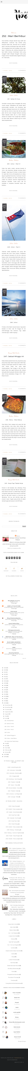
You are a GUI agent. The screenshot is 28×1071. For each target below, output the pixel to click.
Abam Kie (17, 997)
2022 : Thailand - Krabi (13, 791)
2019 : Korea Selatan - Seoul (13, 788)
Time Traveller (17, 992)
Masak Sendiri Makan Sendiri (13, 950)
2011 (5, 700)
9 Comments (22, 133)
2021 (5, 678)
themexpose (18, 1057)
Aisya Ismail (17, 1036)
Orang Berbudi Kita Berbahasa (13, 983)
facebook (14, 570)
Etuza (17, 1017)
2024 (5, 672)
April (6, 745)
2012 (5, 698)
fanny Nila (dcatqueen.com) (17, 1022)
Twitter (22, 570)
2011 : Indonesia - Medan (13, 770)
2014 (5, 694)
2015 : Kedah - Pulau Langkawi (13, 826)
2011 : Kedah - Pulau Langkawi (13, 809)
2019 (5, 683)
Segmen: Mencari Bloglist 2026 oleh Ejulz (13, 637)
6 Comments (22, 388)
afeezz (18, 536)
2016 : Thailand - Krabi (13, 782)
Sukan (13, 953)
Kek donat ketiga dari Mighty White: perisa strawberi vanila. (14, 613)
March (6, 747)
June (6, 718)
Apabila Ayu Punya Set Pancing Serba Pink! (14, 625)
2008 (5, 756)
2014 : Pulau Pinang (13, 824)
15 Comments (22, 513)
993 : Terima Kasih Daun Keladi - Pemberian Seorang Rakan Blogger (17, 892)
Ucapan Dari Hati (13, 936)
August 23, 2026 (14, 601)
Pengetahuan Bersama (13, 974)
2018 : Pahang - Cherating (13, 829)
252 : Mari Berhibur (9, 720)
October (7, 709)
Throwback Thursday (13, 977)
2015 (5, 692)
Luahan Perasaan (13, 959)
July (6, 716)
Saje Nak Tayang (13, 942)
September (8, 711)
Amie (17, 1007)
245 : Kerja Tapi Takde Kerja (14, 483)
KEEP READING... (13, 63)
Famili (13, 971)
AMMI (13, 647)
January (7, 752)
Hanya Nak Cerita (13, 353)
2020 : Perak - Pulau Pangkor (13, 835)
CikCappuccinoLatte (14, 630)
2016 (5, 689)
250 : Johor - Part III (13, 164)
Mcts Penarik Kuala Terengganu (13, 643)
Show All (24, 658)
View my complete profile (14, 548)
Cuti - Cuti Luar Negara (13, 944)
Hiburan (13, 32)
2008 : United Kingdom (13, 767)
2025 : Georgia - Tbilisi (13, 796)
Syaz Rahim (17, 1032)
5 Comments (22, 70)
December (8, 705)
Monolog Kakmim (14, 652)
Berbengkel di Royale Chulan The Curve (14, 654)
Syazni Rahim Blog (14, 623)
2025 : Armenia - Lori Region (13, 793)
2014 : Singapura (13, 776)
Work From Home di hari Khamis (14, 648)
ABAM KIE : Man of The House (14, 636)
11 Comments (22, 198)
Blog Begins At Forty (14, 600)
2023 (5, 674)
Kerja (13, 956)
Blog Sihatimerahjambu (14, 618)
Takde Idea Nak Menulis (13, 965)
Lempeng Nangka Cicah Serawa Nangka (13, 607)
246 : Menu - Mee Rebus (14, 420)
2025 (5, 670)
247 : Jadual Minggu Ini (10, 735)
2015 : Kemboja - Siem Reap (13, 779)
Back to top (19, 1062)
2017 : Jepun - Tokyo (13, 785)
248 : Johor (14, 322)
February (7, 750)
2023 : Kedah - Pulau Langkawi (13, 838)
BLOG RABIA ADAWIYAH (13, 642)
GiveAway (13, 980)
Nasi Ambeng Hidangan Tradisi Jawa (13, 619)
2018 (5, 685)
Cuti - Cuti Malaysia (13, 933)
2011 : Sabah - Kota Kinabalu (13, 812)
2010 (5, 703)
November (8, 707)
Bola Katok (14, 611)
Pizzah (17, 1002)
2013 (5, 696)
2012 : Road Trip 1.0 (13, 815)
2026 (5, 667)
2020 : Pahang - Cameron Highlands (13, 832)
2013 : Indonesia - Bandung (13, 773)
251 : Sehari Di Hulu (13, 99)
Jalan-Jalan (14, 95)
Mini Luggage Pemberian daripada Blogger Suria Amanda (14, 632)
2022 (5, 676)
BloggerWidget (22, 1041)
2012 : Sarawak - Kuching (13, 818)
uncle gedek (16, 1012)
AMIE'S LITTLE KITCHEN (13, 606)
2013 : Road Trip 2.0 (13, 821)
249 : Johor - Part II (13, 247)
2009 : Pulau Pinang (13, 806)
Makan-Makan (14, 160)
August (7, 714)
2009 (5, 754)
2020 (5, 681)
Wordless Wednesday (13, 968)
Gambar (13, 947)
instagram (6, 570)
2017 (5, 687)
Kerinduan (13, 962)
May (6, 743)
